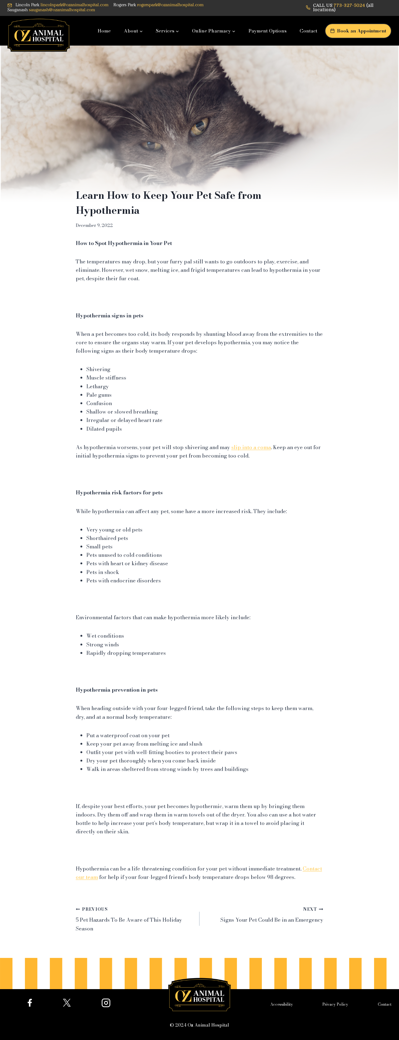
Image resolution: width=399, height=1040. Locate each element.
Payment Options (267, 30)
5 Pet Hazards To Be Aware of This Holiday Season (129, 919)
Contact (308, 30)
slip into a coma (251, 447)
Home (104, 30)
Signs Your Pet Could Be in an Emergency (271, 915)
